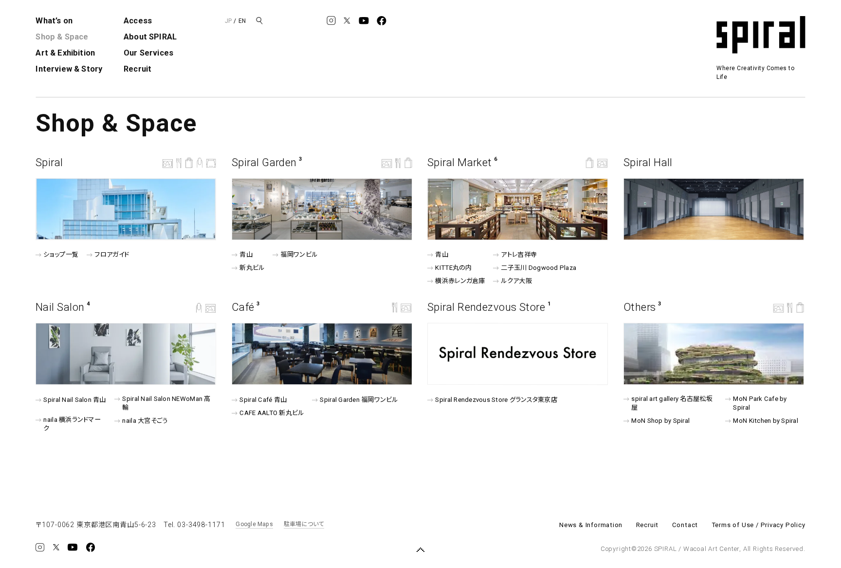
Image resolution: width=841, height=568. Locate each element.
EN (242, 21)
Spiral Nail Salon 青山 (75, 399)
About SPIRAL (150, 36)
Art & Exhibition (65, 52)
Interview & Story (69, 69)
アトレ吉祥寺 (519, 254)
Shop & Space (62, 36)
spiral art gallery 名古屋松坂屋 (671, 403)
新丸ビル (251, 267)
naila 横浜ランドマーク (72, 424)
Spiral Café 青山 (263, 399)
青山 (246, 254)
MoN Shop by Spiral (660, 420)
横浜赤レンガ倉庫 (460, 280)
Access (138, 20)
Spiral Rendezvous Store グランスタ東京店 (496, 399)
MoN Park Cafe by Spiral (759, 403)
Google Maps (254, 524)
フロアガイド (111, 254)
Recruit (137, 69)
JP (228, 21)
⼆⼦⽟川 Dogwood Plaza (538, 267)
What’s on (54, 20)
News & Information (590, 525)
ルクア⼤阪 (516, 280)
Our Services (148, 52)
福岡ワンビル (298, 254)
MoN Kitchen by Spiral (765, 420)
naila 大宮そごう (144, 420)
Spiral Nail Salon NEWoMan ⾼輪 (166, 403)
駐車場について (304, 524)
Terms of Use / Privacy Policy (758, 525)
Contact (685, 525)
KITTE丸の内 (454, 267)
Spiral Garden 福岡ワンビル (359, 399)
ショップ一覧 (61, 254)
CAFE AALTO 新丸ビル (271, 413)
